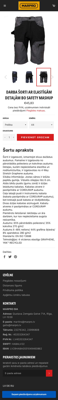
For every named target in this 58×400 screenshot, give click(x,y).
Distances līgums (12, 285)
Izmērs (32, 118)
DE (8, 385)
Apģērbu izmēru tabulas (16, 295)
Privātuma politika (13, 290)
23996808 (33, 329)
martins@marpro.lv (24, 321)
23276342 (20, 329)
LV (4, 385)
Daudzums (8, 131)
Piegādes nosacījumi (14, 280)
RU (12, 385)
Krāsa (6, 118)
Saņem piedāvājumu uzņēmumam (29, 394)
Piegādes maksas (35, 110)
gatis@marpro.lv (12, 325)
